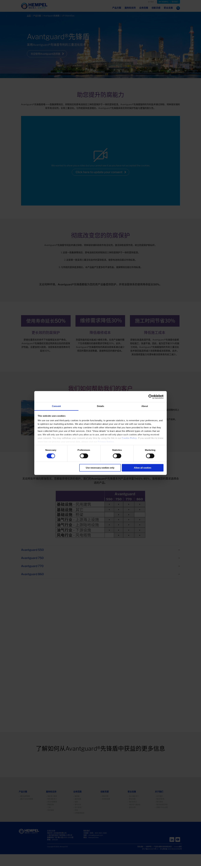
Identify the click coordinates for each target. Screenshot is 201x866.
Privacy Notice (106, 441)
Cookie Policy (129, 438)
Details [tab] (100, 406)
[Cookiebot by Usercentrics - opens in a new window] (150, 396)
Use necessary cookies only (100, 467)
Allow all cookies (142, 467)
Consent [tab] (56, 406)
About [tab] (144, 406)
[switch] (84, 456)
